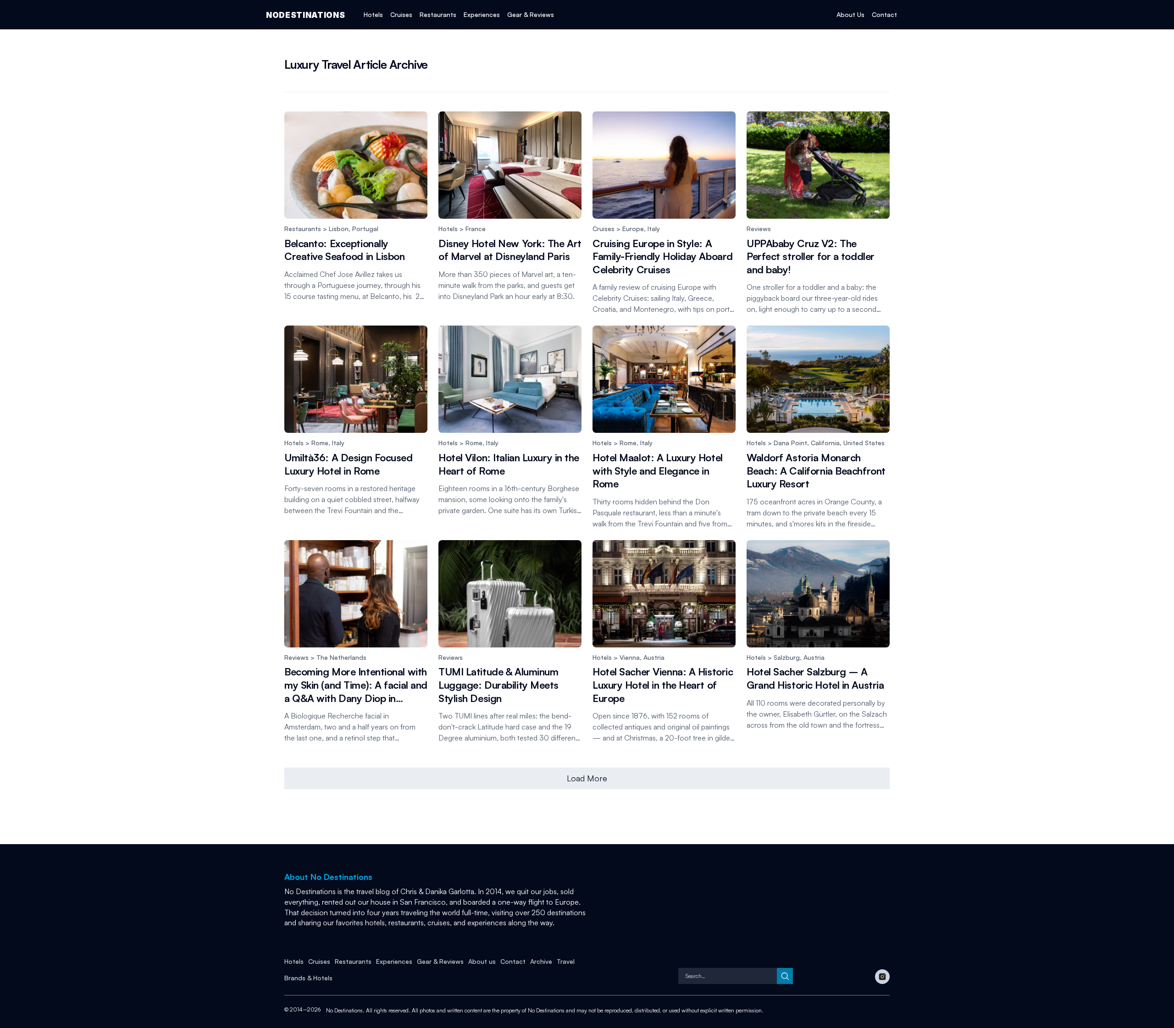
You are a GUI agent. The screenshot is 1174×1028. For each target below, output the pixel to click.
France (475, 228)
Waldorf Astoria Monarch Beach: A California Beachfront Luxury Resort (816, 470)
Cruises (604, 228)
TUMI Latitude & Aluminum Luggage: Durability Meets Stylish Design (498, 684)
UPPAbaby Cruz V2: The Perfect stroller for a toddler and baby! (811, 256)
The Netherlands (341, 657)
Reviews (759, 228)
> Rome (316, 443)
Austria (654, 657)
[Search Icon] (727, 976)
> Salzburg (783, 657)
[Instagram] (882, 976)
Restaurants (302, 228)
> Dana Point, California (803, 443)
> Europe (629, 228)
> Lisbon (335, 228)
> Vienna (626, 657)
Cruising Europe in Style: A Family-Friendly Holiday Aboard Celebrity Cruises (663, 256)
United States (864, 443)
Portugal (365, 228)
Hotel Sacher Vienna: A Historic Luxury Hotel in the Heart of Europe (663, 684)
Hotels (448, 228)
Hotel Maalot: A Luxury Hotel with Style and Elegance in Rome (658, 470)
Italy (654, 228)
